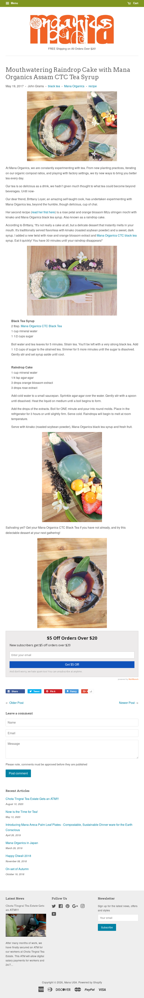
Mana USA (70, 982)
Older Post (16, 702)
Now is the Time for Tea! (22, 811)
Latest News (15, 898)
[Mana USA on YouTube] (54, 914)
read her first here (43, 212)
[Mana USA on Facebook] (60, 907)
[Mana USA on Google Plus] (75, 907)
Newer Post (127, 702)
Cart (135, 3)
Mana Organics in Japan (22, 843)
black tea (54, 86)
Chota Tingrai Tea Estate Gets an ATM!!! (32, 799)
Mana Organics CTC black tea (117, 235)
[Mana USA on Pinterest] (67, 907)
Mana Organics (74, 86)
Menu (14, 3)
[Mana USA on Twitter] (54, 907)
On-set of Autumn (17, 869)
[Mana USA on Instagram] (82, 907)
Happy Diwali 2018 (18, 856)
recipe (92, 86)
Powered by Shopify (90, 982)
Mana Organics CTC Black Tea (41, 326)
